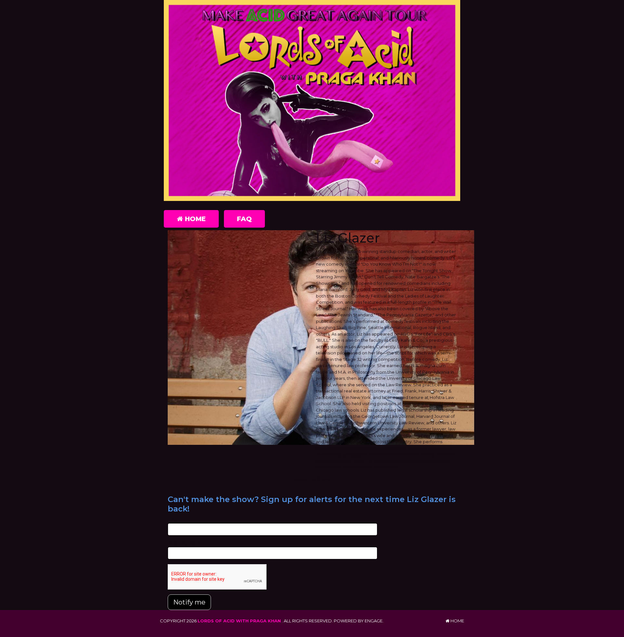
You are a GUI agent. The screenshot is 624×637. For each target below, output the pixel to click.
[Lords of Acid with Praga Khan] (312, 100)
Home (194, 219)
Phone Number (184, 543)
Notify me (189, 602)
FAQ (244, 219)
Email (173, 520)
